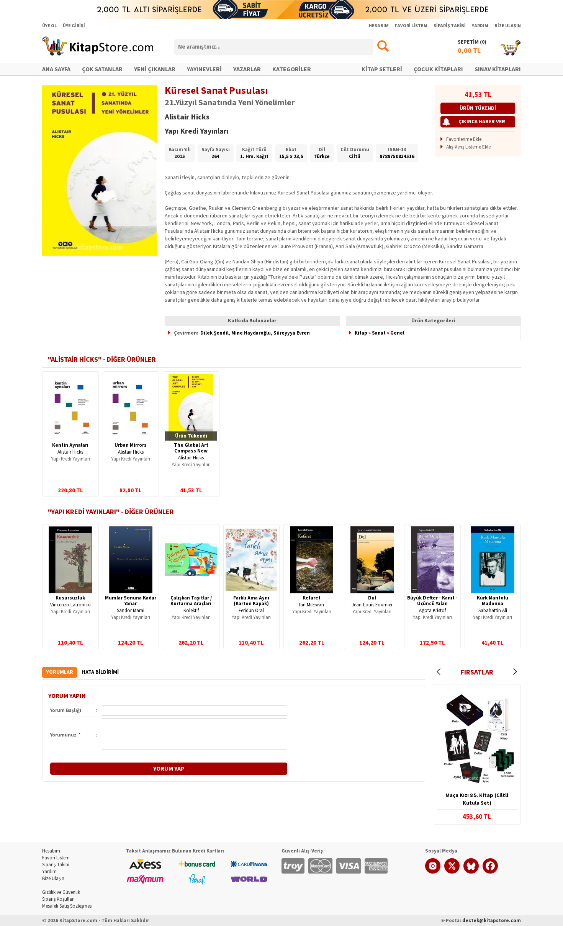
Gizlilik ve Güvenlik (61, 892)
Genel (397, 333)
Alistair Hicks (70, 452)
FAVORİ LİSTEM (411, 26)
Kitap (361, 333)
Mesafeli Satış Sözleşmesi (67, 906)
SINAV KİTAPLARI (498, 69)
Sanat (379, 333)
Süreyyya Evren (291, 333)
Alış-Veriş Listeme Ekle (468, 147)
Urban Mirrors (131, 445)
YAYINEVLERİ (204, 69)
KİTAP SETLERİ (382, 69)
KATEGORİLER (291, 69)
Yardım (49, 871)
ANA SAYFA (56, 69)
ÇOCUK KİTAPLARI (438, 69)
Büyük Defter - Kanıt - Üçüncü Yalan (432, 600)
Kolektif (191, 610)
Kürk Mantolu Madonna (492, 600)
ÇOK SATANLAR (102, 69)
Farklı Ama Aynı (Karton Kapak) (251, 600)
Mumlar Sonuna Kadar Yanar (130, 600)
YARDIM (480, 26)
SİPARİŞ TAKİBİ (450, 26)
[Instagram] (432, 872)
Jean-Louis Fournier (372, 604)
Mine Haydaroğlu (251, 333)
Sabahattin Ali (492, 610)
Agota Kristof (432, 610)
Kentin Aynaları (70, 445)
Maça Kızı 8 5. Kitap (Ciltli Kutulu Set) (476, 799)
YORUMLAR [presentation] (59, 672)
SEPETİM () (472, 42)
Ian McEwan (311, 604)
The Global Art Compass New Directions (191, 451)
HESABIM (379, 26)
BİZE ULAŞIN (507, 26)
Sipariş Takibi (55, 864)
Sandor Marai (130, 610)
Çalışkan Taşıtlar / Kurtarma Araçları (191, 600)
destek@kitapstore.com (491, 920)
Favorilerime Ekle (463, 139)
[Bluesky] (471, 872)
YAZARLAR (247, 69)
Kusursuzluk (70, 597)
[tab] (59, 672)
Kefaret (312, 597)
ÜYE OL (49, 26)
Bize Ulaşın (53, 878)
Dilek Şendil (214, 333)
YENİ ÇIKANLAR (154, 69)
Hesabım (51, 851)
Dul (372, 597)
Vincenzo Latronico (70, 604)
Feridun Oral (251, 610)
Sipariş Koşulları (58, 899)
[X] (452, 872)
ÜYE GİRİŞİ (74, 26)
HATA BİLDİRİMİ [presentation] (100, 672)
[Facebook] (490, 872)
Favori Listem (56, 857)
